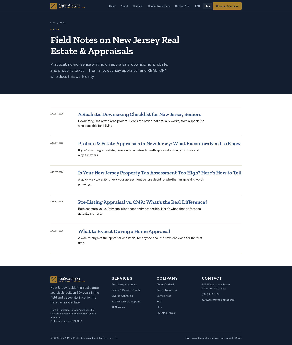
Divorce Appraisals (122, 295)
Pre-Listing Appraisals (124, 284)
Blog (207, 6)
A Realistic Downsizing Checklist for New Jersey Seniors (139, 114)
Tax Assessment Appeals (126, 301)
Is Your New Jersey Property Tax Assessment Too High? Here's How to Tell (159, 173)
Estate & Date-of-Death (126, 290)
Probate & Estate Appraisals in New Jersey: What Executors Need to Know (159, 143)
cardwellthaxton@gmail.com (218, 299)
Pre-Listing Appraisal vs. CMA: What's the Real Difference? (142, 202)
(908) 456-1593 (211, 294)
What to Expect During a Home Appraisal (124, 231)
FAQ (197, 6)
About (124, 6)
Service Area (182, 6)
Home (112, 6)
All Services (118, 307)
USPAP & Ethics (166, 312)
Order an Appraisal (227, 6)
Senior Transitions (159, 6)
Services (138, 6)
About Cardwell (166, 284)
